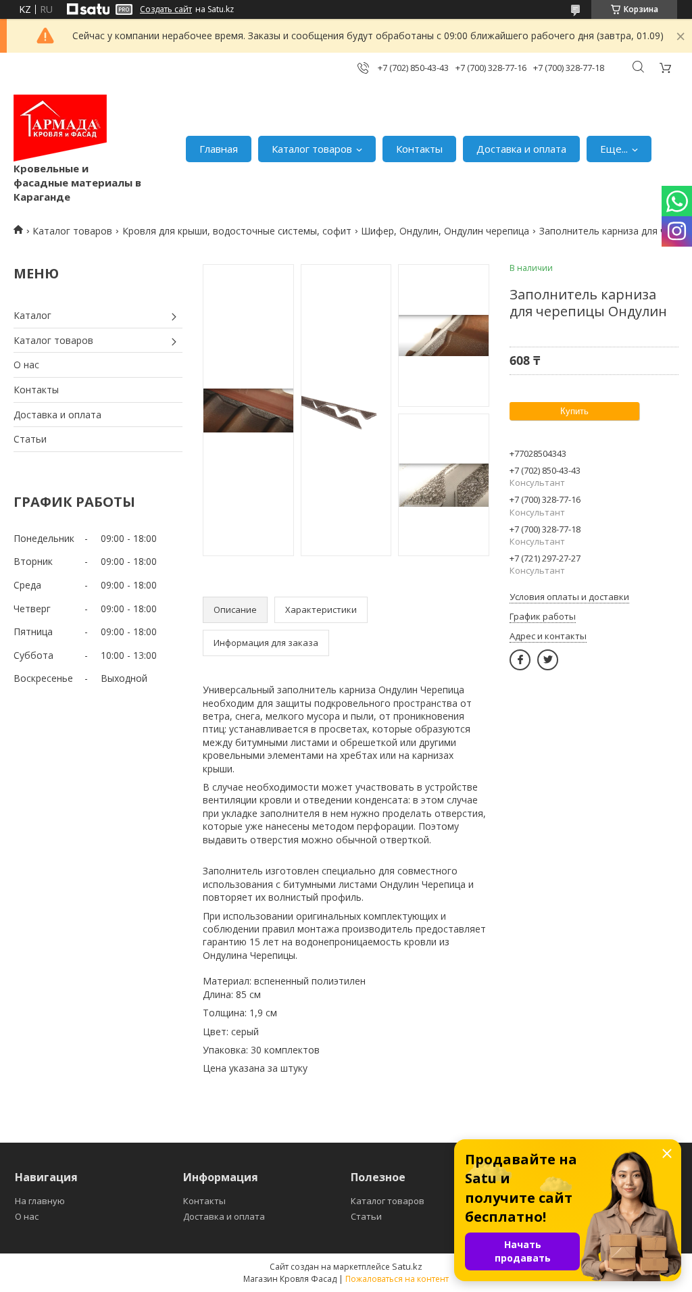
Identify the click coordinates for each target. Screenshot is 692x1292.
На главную (40, 1201)
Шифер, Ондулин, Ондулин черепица (445, 230)
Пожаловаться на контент (397, 1279)
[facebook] (520, 659)
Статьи (30, 438)
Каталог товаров (312, 148)
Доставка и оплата (521, 148)
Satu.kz (407, 1266)
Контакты (419, 148)
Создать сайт (166, 9)
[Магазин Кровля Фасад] (60, 128)
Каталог (32, 315)
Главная (218, 148)
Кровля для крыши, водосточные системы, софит (236, 230)
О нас (26, 364)
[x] (547, 659)
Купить (574, 411)
